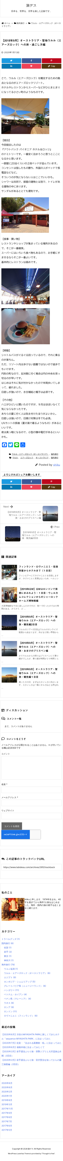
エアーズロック (26, 457)
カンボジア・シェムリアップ (19, 981)
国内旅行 (8, 943)
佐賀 (7, 947)
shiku (56, 465)
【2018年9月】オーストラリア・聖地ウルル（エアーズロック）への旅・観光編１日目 (38, 673)
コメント (5, 753)
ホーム (7, 23)
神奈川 (9, 960)
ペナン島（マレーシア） (17, 998)
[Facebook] (31, 60)
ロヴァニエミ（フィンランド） (20, 1015)
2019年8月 (7, 1100)
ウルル (15, 457)
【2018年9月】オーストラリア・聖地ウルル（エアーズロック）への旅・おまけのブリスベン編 (38, 647)
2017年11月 (7, 1108)
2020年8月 (7, 1083)
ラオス (9, 1003)
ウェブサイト (7, 810)
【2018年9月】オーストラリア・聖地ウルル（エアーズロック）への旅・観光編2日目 (38, 620)
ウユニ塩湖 (11, 969)
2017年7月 (7, 1121)
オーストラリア (42, 457)
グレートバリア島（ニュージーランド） (25, 986)
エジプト (10, 977)
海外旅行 (20, 23)
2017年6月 (7, 1125)
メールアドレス (9, 797)
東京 (7, 956)
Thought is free (48, 1153)
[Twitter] (11, 60)
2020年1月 (7, 1096)
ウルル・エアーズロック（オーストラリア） (30, 454)
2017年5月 (7, 1130)
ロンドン (10, 1011)
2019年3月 (7, 1104)
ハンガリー (11, 990)
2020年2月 (7, 1091)
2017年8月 (7, 1117)
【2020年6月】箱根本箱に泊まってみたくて (23, 1047)
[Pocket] (31, 66)
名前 (4, 784)
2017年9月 (7, 1113)
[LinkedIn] (11, 66)
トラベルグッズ (11, 939)
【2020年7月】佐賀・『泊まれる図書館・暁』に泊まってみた (31, 1043)
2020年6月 (7, 1087)
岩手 (8, 951)
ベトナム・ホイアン (15, 994)
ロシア (9, 1007)
